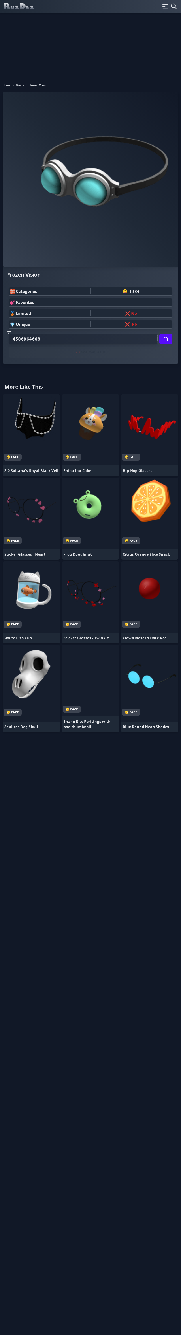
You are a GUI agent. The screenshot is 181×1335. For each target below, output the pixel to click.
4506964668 (26, 339)
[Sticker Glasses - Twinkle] (90, 602)
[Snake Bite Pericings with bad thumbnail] (90, 688)
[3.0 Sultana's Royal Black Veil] (31, 435)
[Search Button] (173, 6)
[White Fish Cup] (31, 602)
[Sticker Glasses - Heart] (31, 519)
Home (6, 85)
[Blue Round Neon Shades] (149, 688)
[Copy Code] (165, 339)
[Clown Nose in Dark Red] (149, 602)
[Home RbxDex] (22, 6)
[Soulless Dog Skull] (31, 688)
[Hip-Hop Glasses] (149, 435)
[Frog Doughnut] (90, 519)
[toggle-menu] (165, 6)
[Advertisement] (90, 46)
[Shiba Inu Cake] (90, 435)
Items (20, 85)
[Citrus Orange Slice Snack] (149, 519)
